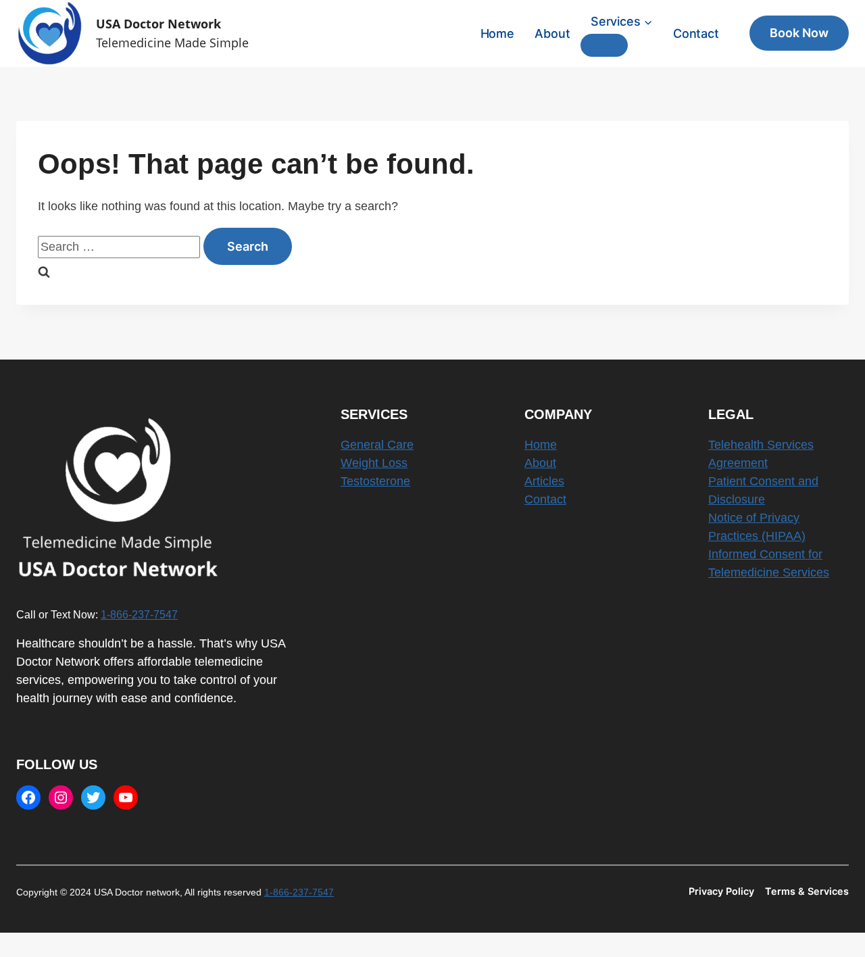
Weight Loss (374, 463)
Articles (544, 481)
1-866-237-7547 (139, 614)
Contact (696, 33)
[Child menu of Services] (604, 45)
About (552, 33)
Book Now (799, 33)
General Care (377, 444)
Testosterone (375, 481)
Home (497, 33)
